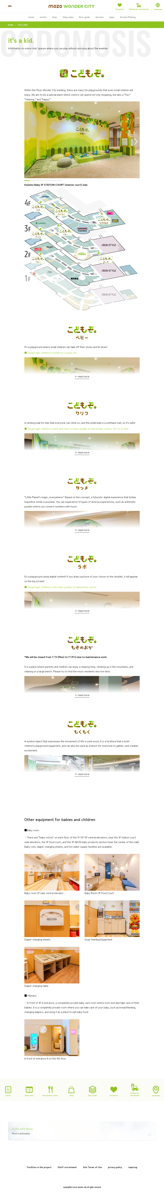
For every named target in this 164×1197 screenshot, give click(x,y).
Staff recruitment (67, 1167)
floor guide (84, 17)
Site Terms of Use (92, 1167)
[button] (136, 141)
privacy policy (115, 1167)
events (43, 17)
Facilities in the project (39, 1167)
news (111, 17)
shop (54, 17)
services (99, 17)
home (31, 17)
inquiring (132, 1167)
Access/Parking (127, 17)
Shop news (68, 17)
